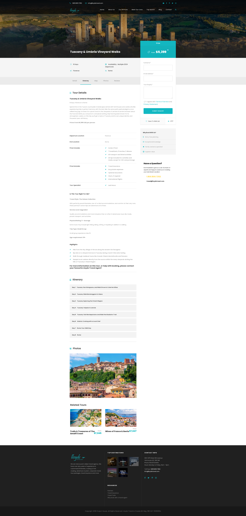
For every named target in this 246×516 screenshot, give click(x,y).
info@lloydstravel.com (95, 3)
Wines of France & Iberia (117, 431)
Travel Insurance (113, 493)
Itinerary (86, 81)
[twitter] (172, 3)
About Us (111, 10)
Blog (160, 10)
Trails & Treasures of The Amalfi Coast (82, 432)
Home (102, 10)
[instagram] (175, 3)
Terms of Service (162, 102)
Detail (75, 81)
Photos (105, 81)
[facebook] (166, 3)
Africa (112, 461)
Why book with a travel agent (117, 498)
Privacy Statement (151, 104)
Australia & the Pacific (123, 472)
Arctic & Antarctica (134, 461)
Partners (110, 491)
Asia (112, 472)
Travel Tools (112, 495)
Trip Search (151, 10)
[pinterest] (169, 3)
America (123, 461)
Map (96, 81)
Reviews (117, 81)
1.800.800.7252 (77, 3)
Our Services (123, 10)
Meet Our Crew (137, 10)
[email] (163, 3)
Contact (169, 10)
